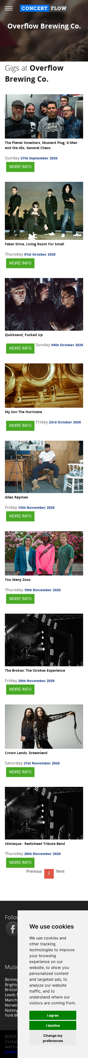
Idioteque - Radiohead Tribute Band (35, 843)
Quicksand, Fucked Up (24, 334)
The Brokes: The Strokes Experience (35, 670)
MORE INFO (20, 167)
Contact (12, 1041)
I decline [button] (53, 1025)
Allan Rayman (16, 497)
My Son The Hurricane (23, 411)
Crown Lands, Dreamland (26, 752)
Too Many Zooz (18, 579)
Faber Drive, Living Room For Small (34, 244)
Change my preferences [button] (53, 1038)
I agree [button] (52, 1015)
